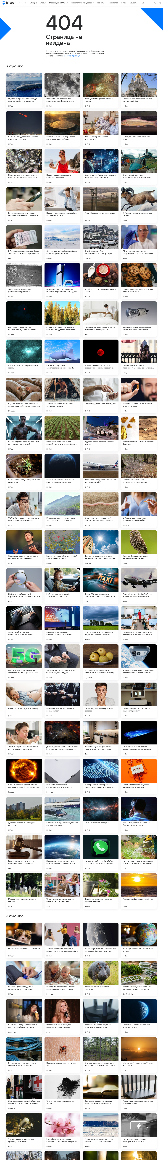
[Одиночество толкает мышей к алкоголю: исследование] (62, 929)
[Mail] (3, 3)
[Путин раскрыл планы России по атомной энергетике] (139, 1043)
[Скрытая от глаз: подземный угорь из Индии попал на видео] (100, 510)
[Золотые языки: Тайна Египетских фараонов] (139, 433)
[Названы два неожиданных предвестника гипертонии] (24, 1131)
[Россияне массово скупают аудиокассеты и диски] (139, 776)
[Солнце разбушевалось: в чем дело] (62, 1005)
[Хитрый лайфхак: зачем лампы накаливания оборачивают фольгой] (139, 319)
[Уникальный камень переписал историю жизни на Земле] (62, 129)
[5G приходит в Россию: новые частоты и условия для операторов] (62, 662)
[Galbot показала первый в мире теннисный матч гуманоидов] (100, 1005)
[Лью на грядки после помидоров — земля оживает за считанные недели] (139, 853)
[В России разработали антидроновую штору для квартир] (62, 776)
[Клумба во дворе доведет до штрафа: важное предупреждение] (100, 891)
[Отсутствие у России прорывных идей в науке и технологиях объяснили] (100, 167)
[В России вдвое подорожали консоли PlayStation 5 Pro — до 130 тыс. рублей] (62, 281)
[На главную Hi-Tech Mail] (10, 3)
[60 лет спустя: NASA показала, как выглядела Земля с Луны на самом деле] (100, 1093)
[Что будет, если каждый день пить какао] (100, 281)
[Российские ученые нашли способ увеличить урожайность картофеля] (62, 433)
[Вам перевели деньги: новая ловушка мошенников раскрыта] (24, 205)
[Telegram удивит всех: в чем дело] (100, 395)
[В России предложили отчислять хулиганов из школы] (62, 967)
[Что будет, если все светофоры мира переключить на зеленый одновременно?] (139, 929)
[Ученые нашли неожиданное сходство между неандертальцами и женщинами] (62, 395)
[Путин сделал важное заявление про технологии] (24, 967)
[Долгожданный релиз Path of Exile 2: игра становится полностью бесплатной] (62, 738)
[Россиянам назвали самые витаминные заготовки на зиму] (100, 662)
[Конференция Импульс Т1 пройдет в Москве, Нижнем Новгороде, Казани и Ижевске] (62, 624)
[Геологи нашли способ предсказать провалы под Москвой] (139, 472)
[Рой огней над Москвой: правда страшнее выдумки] (24, 129)
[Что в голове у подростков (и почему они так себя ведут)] (62, 891)
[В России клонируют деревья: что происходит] (24, 472)
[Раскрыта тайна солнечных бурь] (139, 891)
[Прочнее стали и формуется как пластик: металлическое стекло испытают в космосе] (24, 167)
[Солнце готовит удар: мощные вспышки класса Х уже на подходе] (24, 776)
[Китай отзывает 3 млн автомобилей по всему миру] (100, 243)
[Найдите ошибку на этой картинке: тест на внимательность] (24, 586)
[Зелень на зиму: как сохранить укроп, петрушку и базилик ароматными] (139, 1131)
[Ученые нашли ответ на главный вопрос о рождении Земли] (62, 472)
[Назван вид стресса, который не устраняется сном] (62, 205)
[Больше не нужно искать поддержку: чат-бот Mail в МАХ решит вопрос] (139, 1005)
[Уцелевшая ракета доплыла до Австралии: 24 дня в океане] (24, 90)
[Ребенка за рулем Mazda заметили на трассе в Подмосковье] (62, 586)
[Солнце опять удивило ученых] (100, 967)
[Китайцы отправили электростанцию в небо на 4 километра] (62, 357)
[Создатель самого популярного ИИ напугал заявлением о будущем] (24, 548)
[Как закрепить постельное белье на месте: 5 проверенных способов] (100, 319)
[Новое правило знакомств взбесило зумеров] (62, 167)
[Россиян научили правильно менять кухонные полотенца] (100, 738)
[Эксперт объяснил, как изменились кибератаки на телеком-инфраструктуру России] (24, 624)
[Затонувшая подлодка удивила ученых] (100, 90)
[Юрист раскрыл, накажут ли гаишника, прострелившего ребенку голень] (24, 853)
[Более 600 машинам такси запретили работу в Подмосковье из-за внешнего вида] (100, 586)
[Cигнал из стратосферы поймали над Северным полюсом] (62, 243)
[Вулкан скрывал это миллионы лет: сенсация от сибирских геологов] (62, 510)
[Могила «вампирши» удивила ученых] (24, 891)
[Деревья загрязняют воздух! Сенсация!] (24, 815)
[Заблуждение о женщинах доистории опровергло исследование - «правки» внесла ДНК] (24, 281)
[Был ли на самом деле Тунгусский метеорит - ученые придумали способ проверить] (139, 967)
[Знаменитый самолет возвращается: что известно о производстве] (139, 167)
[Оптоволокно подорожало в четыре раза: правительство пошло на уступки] (139, 738)
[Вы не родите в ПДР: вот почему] (24, 700)
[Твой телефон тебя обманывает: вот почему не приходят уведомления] (24, 738)
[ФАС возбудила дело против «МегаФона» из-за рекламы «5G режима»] (24, 662)
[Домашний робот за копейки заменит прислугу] (139, 700)
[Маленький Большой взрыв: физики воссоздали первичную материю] (62, 1043)
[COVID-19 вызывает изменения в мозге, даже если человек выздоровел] (24, 510)
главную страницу (71, 56)
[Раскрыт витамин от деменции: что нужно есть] (139, 395)
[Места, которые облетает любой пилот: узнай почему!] (62, 548)
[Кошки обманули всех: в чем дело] (24, 1093)
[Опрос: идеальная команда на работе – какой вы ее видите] (24, 1043)
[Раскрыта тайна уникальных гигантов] (100, 1131)
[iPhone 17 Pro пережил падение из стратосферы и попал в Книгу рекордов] (139, 662)
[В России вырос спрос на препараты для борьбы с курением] (139, 510)
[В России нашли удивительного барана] (139, 205)
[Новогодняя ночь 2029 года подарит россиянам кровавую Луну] (100, 357)
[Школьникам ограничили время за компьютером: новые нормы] (139, 624)
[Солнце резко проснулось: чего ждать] (24, 357)
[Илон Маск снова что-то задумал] (100, 205)
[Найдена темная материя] (100, 815)
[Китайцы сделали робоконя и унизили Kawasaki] (100, 1043)
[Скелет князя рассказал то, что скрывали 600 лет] (139, 90)
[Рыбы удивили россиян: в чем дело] (139, 129)
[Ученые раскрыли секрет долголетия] (100, 129)
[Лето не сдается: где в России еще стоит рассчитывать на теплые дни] (100, 624)
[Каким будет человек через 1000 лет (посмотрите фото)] (24, 433)
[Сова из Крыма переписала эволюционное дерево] (139, 548)
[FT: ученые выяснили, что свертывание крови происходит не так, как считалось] (139, 243)
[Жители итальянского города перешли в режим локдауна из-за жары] (100, 548)
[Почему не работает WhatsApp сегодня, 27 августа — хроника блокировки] (100, 853)
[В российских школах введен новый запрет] (62, 700)
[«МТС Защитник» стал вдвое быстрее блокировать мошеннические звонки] (139, 815)
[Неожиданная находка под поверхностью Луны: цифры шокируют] (62, 90)
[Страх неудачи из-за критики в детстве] (100, 700)
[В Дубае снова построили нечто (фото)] (100, 433)
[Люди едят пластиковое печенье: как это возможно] (139, 281)
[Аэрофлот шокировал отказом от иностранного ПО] (100, 472)
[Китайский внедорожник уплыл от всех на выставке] (62, 815)
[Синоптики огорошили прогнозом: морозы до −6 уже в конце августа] (139, 357)
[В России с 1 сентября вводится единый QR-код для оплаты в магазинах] (24, 1005)
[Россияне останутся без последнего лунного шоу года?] (24, 319)
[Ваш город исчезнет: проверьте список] (139, 1093)
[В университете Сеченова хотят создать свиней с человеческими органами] (24, 395)
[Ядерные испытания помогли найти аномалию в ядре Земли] (62, 853)
